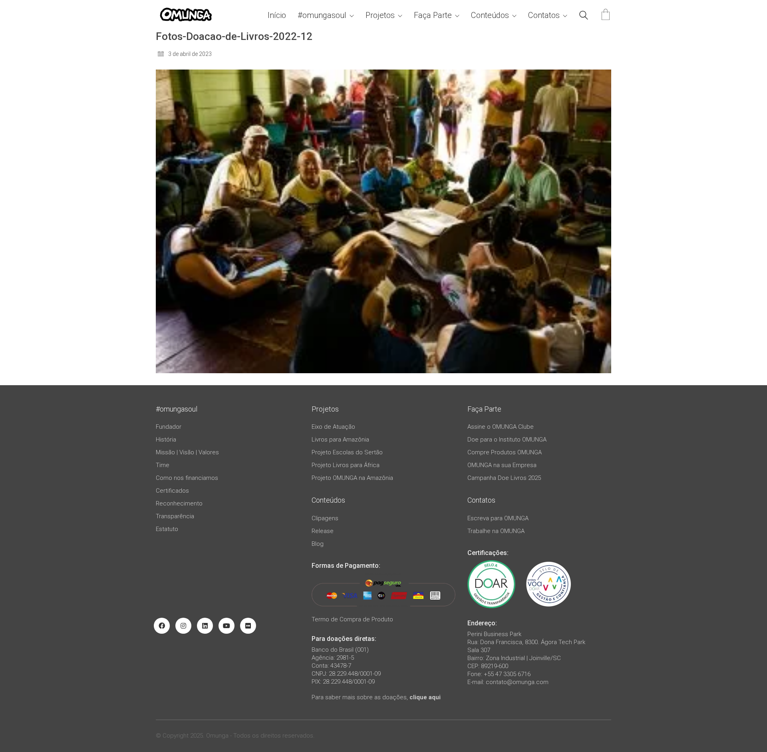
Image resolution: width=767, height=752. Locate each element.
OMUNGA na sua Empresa (502, 465)
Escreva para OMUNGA (498, 518)
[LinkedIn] (205, 626)
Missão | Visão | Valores (187, 452)
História (166, 439)
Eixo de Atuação (333, 426)
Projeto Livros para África (346, 465)
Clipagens (325, 518)
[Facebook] (162, 626)
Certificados (172, 490)
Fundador (168, 426)
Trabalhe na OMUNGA (496, 531)
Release (323, 531)
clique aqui (425, 697)
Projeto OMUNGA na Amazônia (352, 477)
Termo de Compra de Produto (352, 619)
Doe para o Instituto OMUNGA (506, 439)
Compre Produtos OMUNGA (504, 452)
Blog (318, 543)
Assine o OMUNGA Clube (500, 426)
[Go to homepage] (186, 15)
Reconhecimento (179, 503)
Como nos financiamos (187, 477)
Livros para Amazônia (340, 439)
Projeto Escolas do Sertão (347, 452)
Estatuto (167, 529)
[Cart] (605, 15)
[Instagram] (183, 626)
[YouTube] (226, 626)
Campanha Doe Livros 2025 (504, 477)
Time (162, 465)
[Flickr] (248, 626)
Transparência (175, 516)
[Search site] (583, 16)
